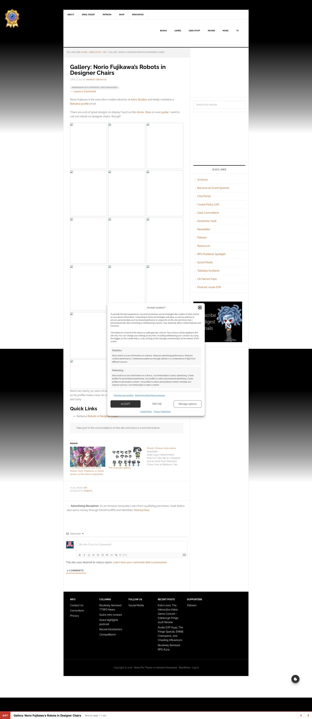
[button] (200, 307)
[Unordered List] (102, 555)
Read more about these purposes (150, 395)
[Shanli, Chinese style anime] (166, 456)
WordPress (184, 667)
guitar (165, 112)
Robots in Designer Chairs (103, 416)
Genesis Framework (166, 667)
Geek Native (91, 33)
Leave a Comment (85, 91)
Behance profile (79, 103)
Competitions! (107, 634)
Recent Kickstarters (111, 629)
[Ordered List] (98, 555)
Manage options (188, 403)
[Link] (116, 555)
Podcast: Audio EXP (209, 287)
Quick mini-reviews (110, 614)
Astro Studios (139, 99)
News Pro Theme (143, 667)
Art (85, 488)
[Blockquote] (107, 555)
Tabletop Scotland (208, 270)
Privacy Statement (162, 411)
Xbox (148, 112)
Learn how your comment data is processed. (140, 562)
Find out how (141, 510)
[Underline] (89, 555)
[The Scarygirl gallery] (126, 457)
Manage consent (295, 679)
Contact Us (76, 605)
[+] (125, 555)
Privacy (74, 615)
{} (120, 555)
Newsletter (203, 229)
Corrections (77, 610)
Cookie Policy (146, 411)
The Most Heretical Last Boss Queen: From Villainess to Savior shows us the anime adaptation (87, 470)
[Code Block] (111, 555)
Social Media (205, 262)
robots (88, 491)
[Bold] (80, 555)
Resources (203, 245)
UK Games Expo (207, 278)
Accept (125, 403)
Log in (195, 667)
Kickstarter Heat (206, 221)
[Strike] (93, 555)
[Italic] (84, 555)
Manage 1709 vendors (123, 395)
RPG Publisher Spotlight (211, 254)
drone (140, 112)
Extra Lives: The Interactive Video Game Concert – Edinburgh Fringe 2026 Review (168, 614)
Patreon (202, 237)
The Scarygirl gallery (120, 467)
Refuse (157, 403)
